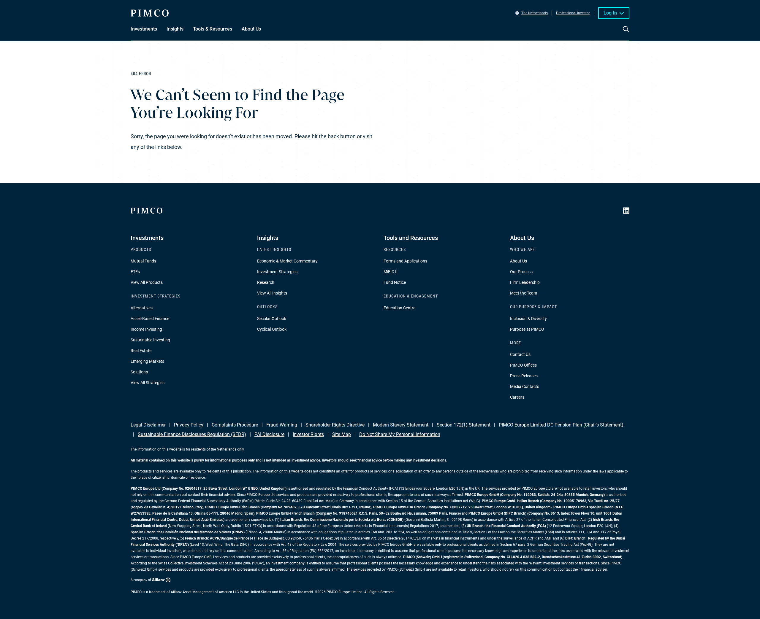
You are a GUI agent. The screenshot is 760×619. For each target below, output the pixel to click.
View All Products (147, 282)
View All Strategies (147, 382)
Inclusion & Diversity (528, 318)
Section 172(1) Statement (463, 425)
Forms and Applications (405, 261)
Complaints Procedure (235, 425)
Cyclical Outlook (271, 329)
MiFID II (391, 271)
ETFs (135, 271)
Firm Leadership (525, 282)
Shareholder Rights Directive (335, 425)
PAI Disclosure (269, 434)
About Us (518, 261)
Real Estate (141, 350)
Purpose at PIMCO (527, 329)
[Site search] (625, 33)
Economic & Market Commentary (287, 261)
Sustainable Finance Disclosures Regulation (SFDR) (192, 434)
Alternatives (142, 307)
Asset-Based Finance (150, 318)
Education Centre (399, 307)
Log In (610, 13)
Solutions (139, 372)
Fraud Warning (281, 425)
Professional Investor (573, 13)
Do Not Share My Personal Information (399, 434)
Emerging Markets (147, 361)
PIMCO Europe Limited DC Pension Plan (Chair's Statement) (561, 425)
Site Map (341, 434)
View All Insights (272, 293)
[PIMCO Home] (150, 13)
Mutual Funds (143, 261)
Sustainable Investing (150, 340)
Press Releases (524, 375)
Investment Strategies (277, 271)
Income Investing (146, 329)
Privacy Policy (188, 425)
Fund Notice (395, 282)
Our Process (521, 271)
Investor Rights (308, 434)
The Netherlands (534, 13)
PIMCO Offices (523, 365)
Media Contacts (524, 386)
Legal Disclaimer (148, 425)
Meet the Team (523, 293)
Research (265, 282)
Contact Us (520, 354)
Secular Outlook (271, 318)
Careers (517, 397)
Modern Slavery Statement (400, 425)
